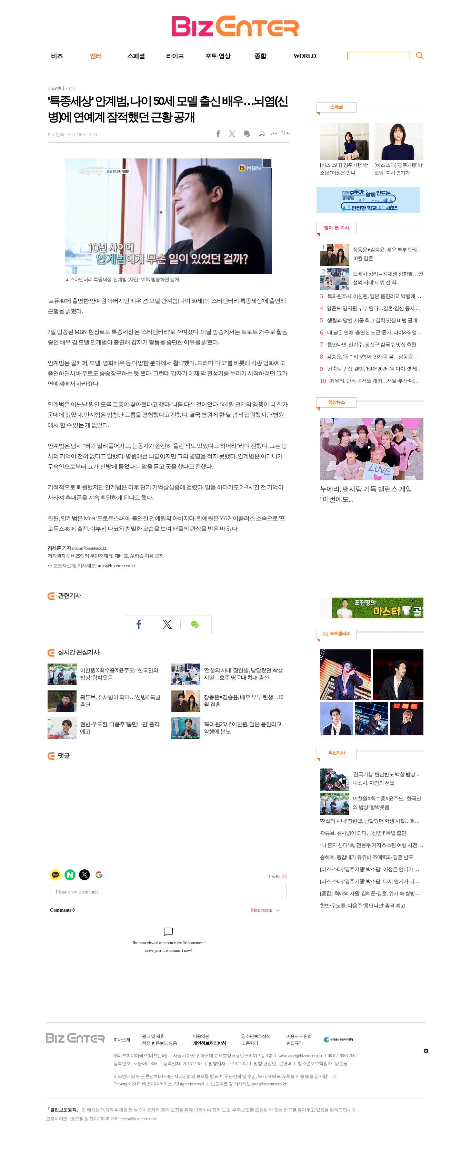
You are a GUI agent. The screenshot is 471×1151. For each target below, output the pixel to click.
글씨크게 (283, 135)
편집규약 (294, 1043)
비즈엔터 (56, 88)
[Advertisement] (368, 554)
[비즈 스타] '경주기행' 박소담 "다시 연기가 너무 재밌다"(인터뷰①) (371, 881)
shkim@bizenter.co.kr (89, 548)
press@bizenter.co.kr (116, 565)
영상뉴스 (336, 402)
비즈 (57, 55)
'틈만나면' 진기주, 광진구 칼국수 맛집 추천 (371, 344)
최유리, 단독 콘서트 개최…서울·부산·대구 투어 (376, 381)
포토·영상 (217, 55)
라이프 (175, 55)
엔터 (96, 55)
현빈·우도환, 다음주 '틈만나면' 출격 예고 (119, 727)
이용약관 (201, 1036)
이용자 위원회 (299, 1036)
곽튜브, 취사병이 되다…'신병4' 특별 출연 (120, 700)
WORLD (304, 55)
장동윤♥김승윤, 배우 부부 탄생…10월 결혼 (243, 700)
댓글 (247, 135)
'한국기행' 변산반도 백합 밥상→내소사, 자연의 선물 (386, 779)
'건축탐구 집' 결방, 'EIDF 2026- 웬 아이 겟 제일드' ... (375, 368)
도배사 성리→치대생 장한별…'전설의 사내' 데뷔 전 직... (388, 278)
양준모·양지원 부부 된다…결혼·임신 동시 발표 (375, 308)
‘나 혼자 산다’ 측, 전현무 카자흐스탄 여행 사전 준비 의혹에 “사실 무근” (371, 845)
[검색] (419, 55)
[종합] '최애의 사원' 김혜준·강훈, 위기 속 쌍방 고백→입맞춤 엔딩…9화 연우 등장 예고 (371, 893)
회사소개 (121, 1039)
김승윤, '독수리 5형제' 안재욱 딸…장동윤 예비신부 (375, 356)
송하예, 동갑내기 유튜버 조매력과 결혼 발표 (366, 857)
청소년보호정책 (255, 1036)
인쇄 (259, 135)
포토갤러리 (340, 633)
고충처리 (249, 1043)
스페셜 (136, 55)
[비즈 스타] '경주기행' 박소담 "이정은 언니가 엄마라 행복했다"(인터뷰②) (371, 869)
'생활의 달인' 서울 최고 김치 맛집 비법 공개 (372, 320)
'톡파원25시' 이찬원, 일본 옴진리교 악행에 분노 (242, 727)
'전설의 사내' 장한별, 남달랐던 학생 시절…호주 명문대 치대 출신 (243, 673)
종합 (260, 55)
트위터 (235, 135)
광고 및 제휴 (153, 1036)
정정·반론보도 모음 (159, 1043)
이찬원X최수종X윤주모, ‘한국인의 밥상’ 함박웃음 (119, 673)
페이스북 (223, 135)
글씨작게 (271, 135)
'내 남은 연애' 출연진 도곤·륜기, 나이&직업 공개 (375, 332)
